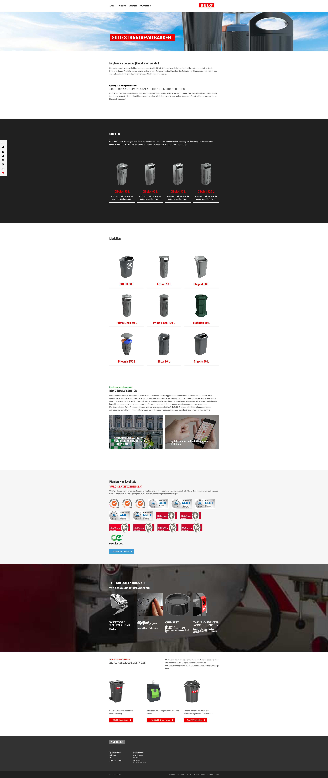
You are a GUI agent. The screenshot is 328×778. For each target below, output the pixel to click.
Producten (122, 6)
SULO (209, 6)
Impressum (172, 774)
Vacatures (133, 6)
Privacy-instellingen (199, 774)
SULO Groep (144, 6)
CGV (217, 774)
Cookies (189, 774)
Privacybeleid (180, 774)
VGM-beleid (210, 774)
